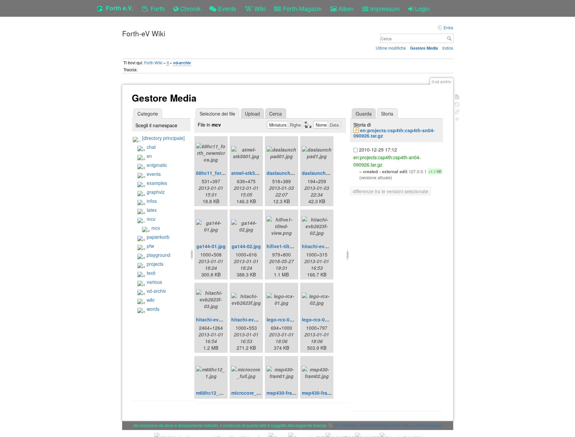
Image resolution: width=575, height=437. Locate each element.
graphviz (156, 192)
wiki (150, 299)
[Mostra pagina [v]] (457, 96)
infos (152, 201)
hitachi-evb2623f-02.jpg (328, 246)
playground (158, 254)
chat (151, 147)
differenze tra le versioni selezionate (390, 191)
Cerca (450, 38)
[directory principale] (163, 138)
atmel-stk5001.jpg (251, 173)
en (149, 156)
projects (155, 263)
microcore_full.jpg (252, 392)
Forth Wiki (153, 62)
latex (152, 210)
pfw (150, 245)
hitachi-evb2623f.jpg (254, 319)
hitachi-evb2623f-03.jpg (223, 319)
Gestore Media (424, 48)
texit (151, 272)
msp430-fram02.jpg (323, 392)
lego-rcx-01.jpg (284, 319)
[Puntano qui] (457, 111)
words (153, 308)
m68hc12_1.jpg (213, 392)
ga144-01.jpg (211, 246)
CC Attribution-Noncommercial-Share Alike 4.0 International (388, 425)
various (154, 281)
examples (157, 183)
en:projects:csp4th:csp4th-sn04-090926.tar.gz (394, 133)
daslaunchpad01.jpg (290, 173)
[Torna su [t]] (457, 119)
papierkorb (158, 236)
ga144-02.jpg (246, 246)
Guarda (364, 113)
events (154, 174)
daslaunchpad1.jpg (324, 173)
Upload (252, 113)
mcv (151, 219)
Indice (447, 48)
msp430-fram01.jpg (288, 392)
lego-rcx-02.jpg (319, 319)
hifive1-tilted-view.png (292, 246)
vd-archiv (182, 63)
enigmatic (157, 165)
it (168, 62)
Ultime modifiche (391, 48)
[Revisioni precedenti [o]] (457, 104)
